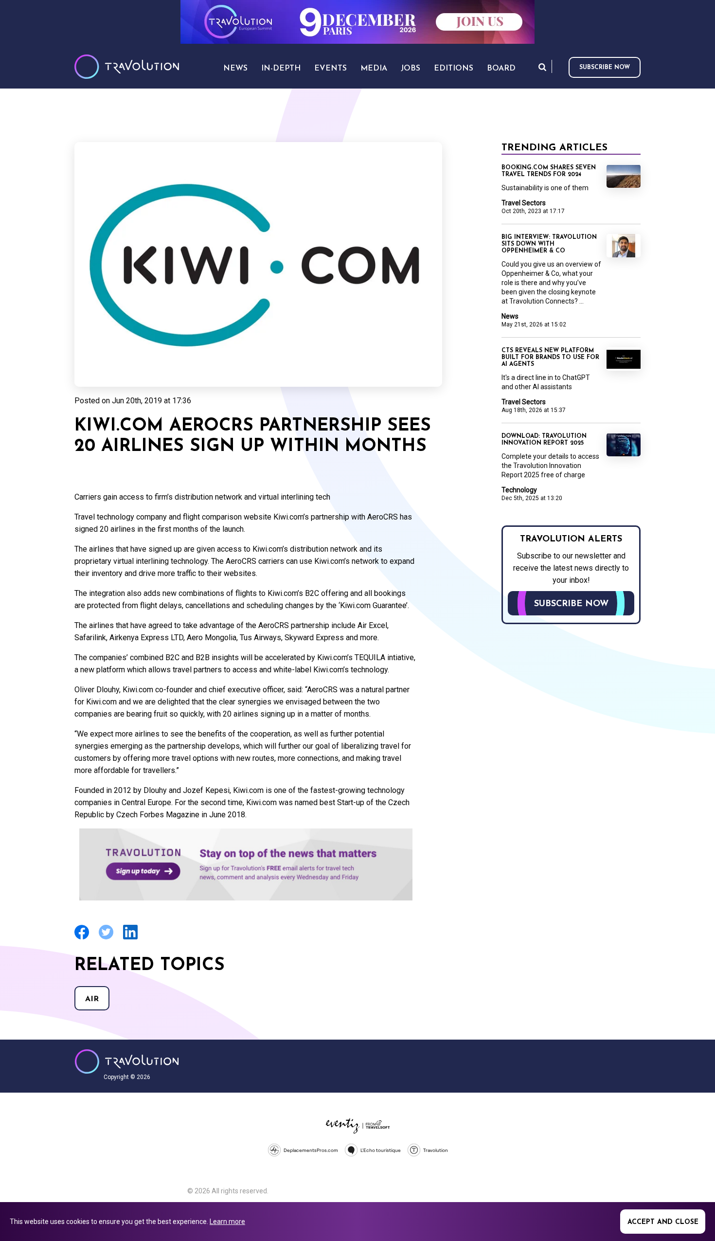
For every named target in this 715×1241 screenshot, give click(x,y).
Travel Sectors (523, 203)
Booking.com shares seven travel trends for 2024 (548, 171)
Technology (519, 490)
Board (501, 68)
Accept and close (662, 1222)
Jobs (410, 68)
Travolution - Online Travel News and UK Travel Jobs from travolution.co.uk (126, 1061)
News (509, 316)
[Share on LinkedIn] (130, 938)
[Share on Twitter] (106, 938)
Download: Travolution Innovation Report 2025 (544, 439)
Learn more (227, 1221)
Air (92, 999)
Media (373, 68)
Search (542, 67)
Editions (453, 68)
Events (330, 68)
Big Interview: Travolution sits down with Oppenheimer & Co (549, 244)
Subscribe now (604, 68)
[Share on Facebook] (81, 938)
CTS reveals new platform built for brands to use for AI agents (550, 357)
